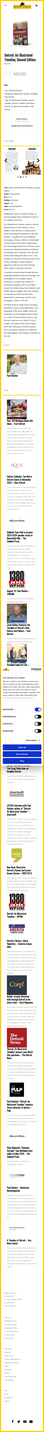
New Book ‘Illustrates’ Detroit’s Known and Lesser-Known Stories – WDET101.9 (19, 870)
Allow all (22, 747)
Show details (31, 740)
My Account (8, 1397)
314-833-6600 (9, 1302)
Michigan (34, 94)
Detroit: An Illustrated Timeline (16, 106)
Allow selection (22, 754)
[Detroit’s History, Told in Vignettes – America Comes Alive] (22, 929)
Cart (5, 1390)
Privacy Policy (9, 1335)
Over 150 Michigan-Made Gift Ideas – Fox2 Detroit (20, 422)
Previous (6, 160)
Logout (7, 1401)
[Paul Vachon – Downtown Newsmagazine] (22, 1176)
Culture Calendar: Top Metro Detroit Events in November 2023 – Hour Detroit (19, 479)
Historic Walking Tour (12, 1359)
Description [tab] (22, 119)
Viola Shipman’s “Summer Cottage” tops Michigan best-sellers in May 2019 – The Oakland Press (20, 1152)
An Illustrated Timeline (18, 100)
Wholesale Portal (10, 1321)
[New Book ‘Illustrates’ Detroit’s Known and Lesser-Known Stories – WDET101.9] (22, 856)
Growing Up (8, 1356)
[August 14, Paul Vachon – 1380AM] (22, 580)
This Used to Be (10, 1376)
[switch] (38, 716)
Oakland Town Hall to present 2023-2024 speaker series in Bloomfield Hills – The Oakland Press (20, 536)
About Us (7, 1317)
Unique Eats (8, 1380)
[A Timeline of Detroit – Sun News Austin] (22, 1229)
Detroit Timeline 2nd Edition (23, 103)
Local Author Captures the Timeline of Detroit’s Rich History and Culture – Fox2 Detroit (19, 629)
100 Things (8, 1349)
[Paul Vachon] (22, 364)
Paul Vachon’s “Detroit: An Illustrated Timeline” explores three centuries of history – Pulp (20, 1106)
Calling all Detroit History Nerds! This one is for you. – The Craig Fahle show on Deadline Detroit (19, 767)
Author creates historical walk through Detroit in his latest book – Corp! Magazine (20, 999)
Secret (6, 1373)
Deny (22, 761)
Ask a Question (9, 1305)
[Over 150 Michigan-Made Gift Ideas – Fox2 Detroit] (22, 409)
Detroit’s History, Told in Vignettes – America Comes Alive (19, 943)
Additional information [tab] (22, 126)
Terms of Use (9, 1338)
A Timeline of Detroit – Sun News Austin (19, 1242)
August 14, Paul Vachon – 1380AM (18, 592)
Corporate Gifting (10, 1328)
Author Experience (11, 1331)
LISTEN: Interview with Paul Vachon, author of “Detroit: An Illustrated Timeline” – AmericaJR (19, 810)
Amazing (7, 1352)
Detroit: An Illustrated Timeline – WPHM (16, 915)
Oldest (6, 1366)
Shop (6, 1394)
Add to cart (20, 74)
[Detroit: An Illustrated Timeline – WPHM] (22, 902)
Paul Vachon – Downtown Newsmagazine (18, 1189)
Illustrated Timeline (22, 94)
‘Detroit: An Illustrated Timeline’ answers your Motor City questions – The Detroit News (20, 1053)
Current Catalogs (10, 1324)
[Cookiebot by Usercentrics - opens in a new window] (31, 669)
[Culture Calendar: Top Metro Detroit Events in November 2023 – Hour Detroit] (22, 465)
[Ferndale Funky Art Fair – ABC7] (22, 653)
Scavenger (8, 1369)
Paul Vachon (9, 97)
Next (37, 160)
